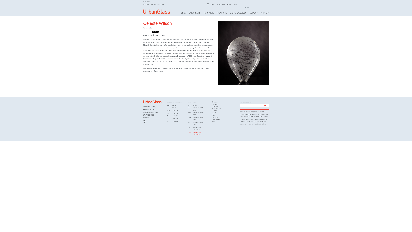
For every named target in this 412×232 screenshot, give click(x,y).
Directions (146, 118)
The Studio (208, 12)
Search (247, 7)
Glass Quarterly (238, 12)
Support (253, 12)
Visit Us (264, 12)
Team (235, 4)
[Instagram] (144, 121)
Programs (221, 12)
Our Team (215, 117)
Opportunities (221, 4)
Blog (212, 4)
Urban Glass (156, 11)
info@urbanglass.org (150, 112)
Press (229, 4)
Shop (183, 12)
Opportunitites (216, 119)
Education (194, 12)
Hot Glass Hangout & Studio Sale (153, 4)
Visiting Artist (147, 28)
